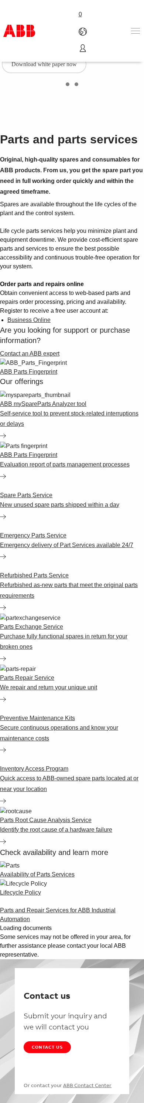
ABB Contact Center (87, 1085)
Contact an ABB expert (29, 353)
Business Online (29, 320)
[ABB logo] (19, 31)
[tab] (67, 84)
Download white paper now (44, 64)
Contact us (47, 1047)
